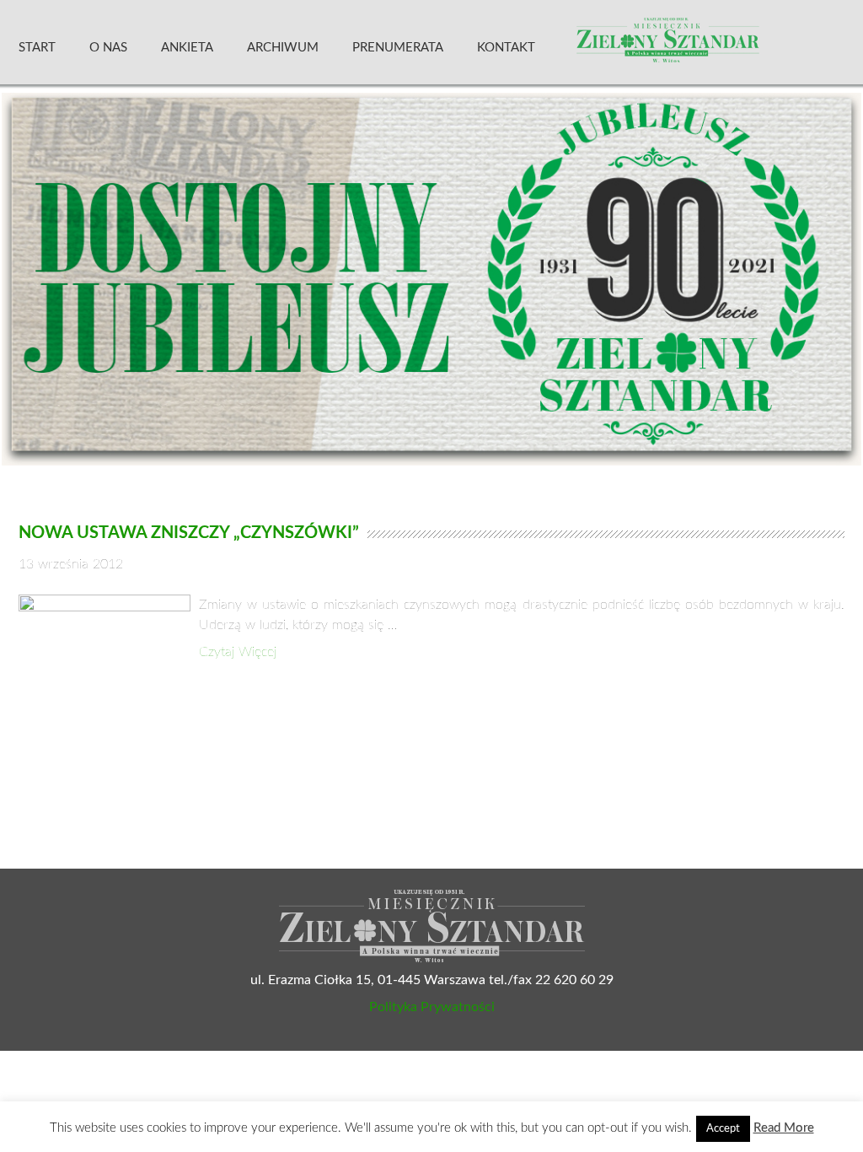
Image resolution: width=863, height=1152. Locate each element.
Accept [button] (723, 1128)
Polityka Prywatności (432, 1007)
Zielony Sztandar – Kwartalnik (709, 46)
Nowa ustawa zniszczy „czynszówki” (189, 533)
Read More (783, 1128)
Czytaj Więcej (237, 652)
